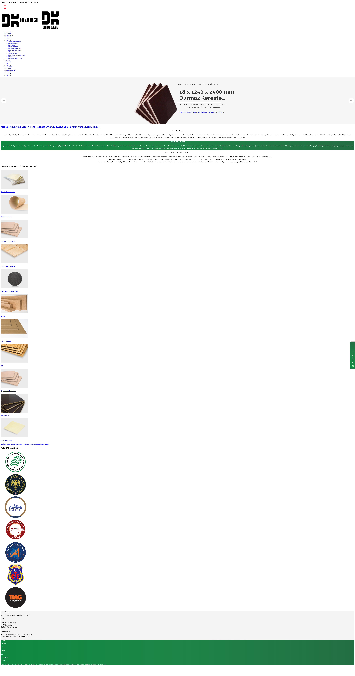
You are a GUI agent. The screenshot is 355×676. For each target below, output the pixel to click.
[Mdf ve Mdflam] (14, 337)
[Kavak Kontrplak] (14, 437)
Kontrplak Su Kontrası (8, 241)
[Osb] (14, 362)
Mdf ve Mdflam (6, 341)
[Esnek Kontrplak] (14, 213)
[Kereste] (14, 312)
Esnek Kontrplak (6, 217)
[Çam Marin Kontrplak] (14, 263)
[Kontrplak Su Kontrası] (14, 238)
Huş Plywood (5, 415)
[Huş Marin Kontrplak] (14, 188)
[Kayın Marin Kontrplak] (14, 387)
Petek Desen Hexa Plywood (9, 291)
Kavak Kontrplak (6, 440)
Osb (2, 366)
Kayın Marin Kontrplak (8, 391)
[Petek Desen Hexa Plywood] (14, 287)
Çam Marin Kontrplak (8, 266)
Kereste (3, 316)
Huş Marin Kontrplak (8, 192)
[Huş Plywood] (14, 412)
